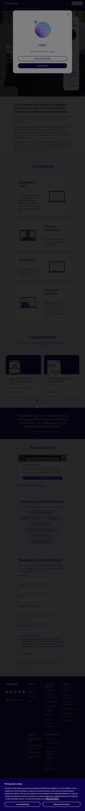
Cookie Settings (22, 804)
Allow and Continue (61, 804)
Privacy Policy (52, 799)
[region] (42, 794)
